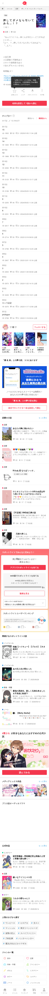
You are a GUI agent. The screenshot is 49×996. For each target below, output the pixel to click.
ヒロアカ (23, 922)
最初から (31, 118)
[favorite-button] (14, 90)
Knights (40, 76)
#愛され (6, 733)
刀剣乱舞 (8, 938)
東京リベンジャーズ (28, 928)
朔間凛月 (8, 78)
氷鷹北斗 (8, 80)
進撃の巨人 (9, 933)
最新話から (43, 118)
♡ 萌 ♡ (6, 27)
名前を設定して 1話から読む (24, 103)
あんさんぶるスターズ (21, 76)
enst (33, 76)
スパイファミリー (27, 933)
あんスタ (8, 76)
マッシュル (9, 928)
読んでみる (24, 772)
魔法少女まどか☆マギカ (14, 943)
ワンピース (9, 922)
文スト (35, 922)
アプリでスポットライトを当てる (24, 567)
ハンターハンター (25, 938)
